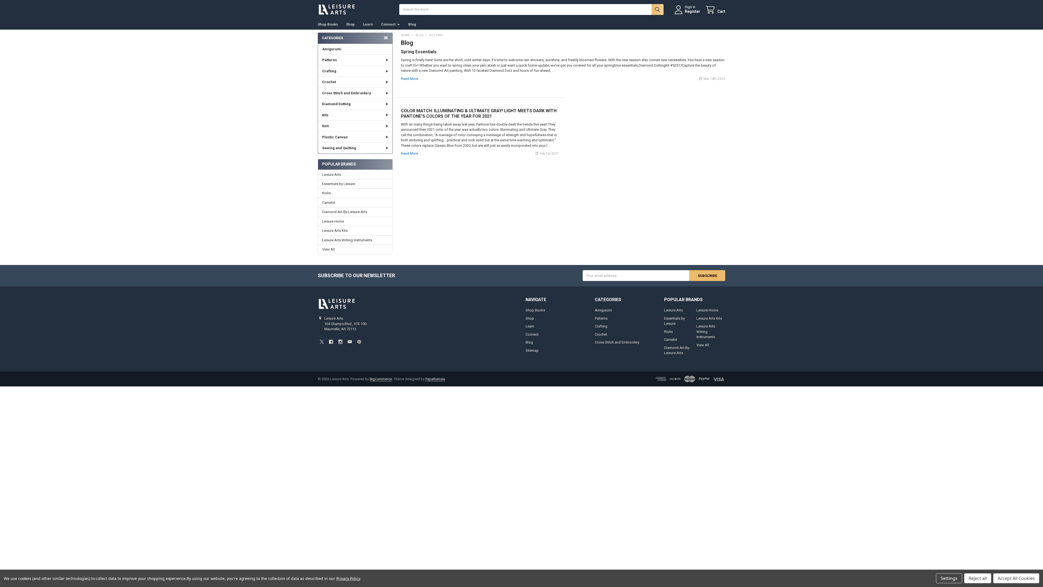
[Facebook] (331, 342)
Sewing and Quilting (339, 148)
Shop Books (328, 24)
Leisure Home (333, 221)
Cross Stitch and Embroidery (346, 93)
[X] (322, 342)
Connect (388, 24)
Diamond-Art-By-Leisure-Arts (344, 212)
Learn (368, 24)
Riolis (326, 193)
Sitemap (532, 350)
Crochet (329, 82)
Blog (412, 24)
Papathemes (435, 379)
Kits (325, 115)
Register (692, 11)
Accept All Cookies (1016, 578)
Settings (949, 578)
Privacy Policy (348, 578)
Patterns (329, 60)
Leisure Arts (331, 175)
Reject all (978, 578)
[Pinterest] (359, 342)
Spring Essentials (418, 51)
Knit (325, 126)
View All (328, 249)
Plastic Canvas (335, 137)
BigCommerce (381, 379)
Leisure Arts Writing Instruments (347, 240)
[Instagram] (340, 342)
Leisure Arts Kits (335, 231)
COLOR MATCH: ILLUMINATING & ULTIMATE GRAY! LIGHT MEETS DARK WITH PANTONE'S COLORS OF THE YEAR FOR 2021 (479, 113)
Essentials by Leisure (338, 184)
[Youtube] (350, 342)
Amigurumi (331, 49)
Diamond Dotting (336, 104)
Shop (350, 24)
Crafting (329, 71)
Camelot (328, 203)
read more (409, 79)
